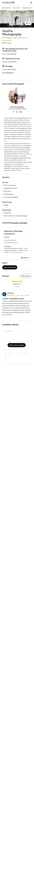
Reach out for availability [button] (16, 345)
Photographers (16, 7)
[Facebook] (13, 112)
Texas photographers (27, 7)
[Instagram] (17, 112)
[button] (28, 23)
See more (24, 258)
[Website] (20, 112)
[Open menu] (3, 2)
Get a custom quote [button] (10, 267)
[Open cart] (31, 2)
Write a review (25, 276)
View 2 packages (7, 72)
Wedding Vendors (6, 7)
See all (4, 263)
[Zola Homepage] (10, 2)
